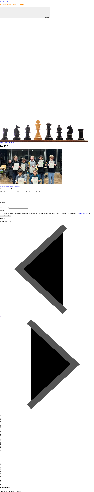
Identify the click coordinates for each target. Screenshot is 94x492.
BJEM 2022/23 (12, 87)
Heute (1, 316)
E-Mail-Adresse (4, 207)
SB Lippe (8, 74)
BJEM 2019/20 (12, 106)
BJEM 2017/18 (12, 70)
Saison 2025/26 (9, 33)
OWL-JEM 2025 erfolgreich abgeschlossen (10, 186)
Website (2, 210)
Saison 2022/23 (9, 37)
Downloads (6, 113)
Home (4, 20)
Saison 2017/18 (9, 44)
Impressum (6, 115)
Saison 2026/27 (9, 32)
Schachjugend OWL (5, 1)
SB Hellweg (9, 100)
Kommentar (3, 202)
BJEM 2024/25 (12, 102)
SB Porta (8, 69)
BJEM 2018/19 (12, 107)
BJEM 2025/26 (12, 101)
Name (2, 205)
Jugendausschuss (7, 111)
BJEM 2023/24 (12, 103)
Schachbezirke (6, 58)
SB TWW (8, 73)
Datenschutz (6, 114)
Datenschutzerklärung (84, 213)
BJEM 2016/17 (12, 72)
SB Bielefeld (9, 86)
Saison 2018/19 (9, 43)
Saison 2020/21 (9, 40)
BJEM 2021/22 (12, 88)
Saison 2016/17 (9, 45)
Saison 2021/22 (9, 39)
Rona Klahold (10, 142)
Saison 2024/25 (9, 35)
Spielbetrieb (6, 31)
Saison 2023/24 (9, 36)
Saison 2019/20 (9, 41)
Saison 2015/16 (9, 47)
